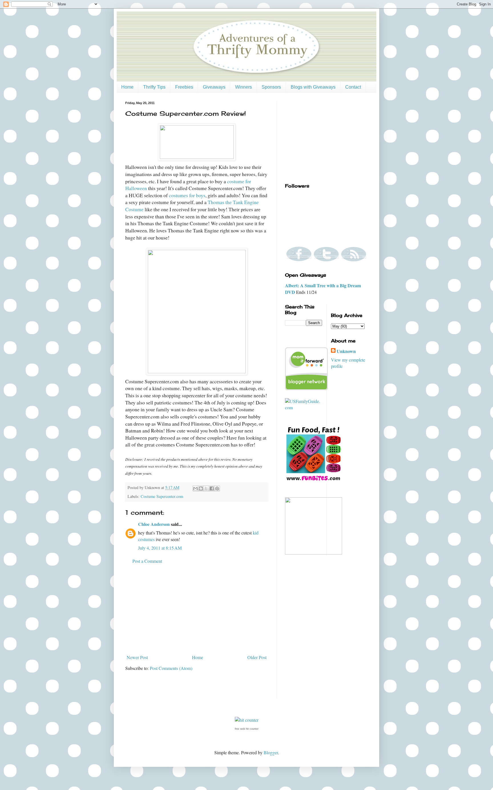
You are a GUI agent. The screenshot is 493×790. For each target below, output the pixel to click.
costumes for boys (187, 195)
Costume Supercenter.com (162, 496)
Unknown (346, 351)
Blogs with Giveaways (313, 87)
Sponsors (271, 87)
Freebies (184, 87)
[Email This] (195, 488)
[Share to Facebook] (212, 488)
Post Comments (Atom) (171, 668)
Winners (243, 87)
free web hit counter (246, 728)
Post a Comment (147, 561)
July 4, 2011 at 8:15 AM (160, 548)
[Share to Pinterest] (217, 488)
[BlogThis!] (201, 488)
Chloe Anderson (154, 524)
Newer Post (137, 657)
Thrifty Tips (154, 87)
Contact (353, 87)
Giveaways (214, 87)
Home (127, 87)
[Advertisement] (196, 609)
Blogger (271, 752)
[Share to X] (206, 488)
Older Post (256, 657)
